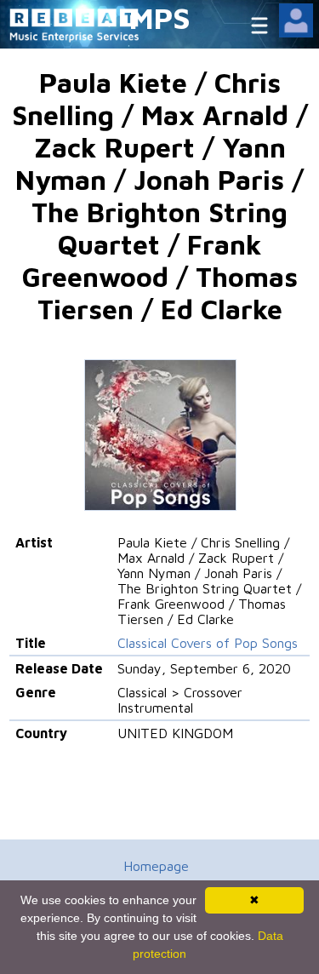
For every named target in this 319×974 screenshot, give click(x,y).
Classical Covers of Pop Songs (207, 642)
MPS (160, 17)
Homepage (156, 866)
